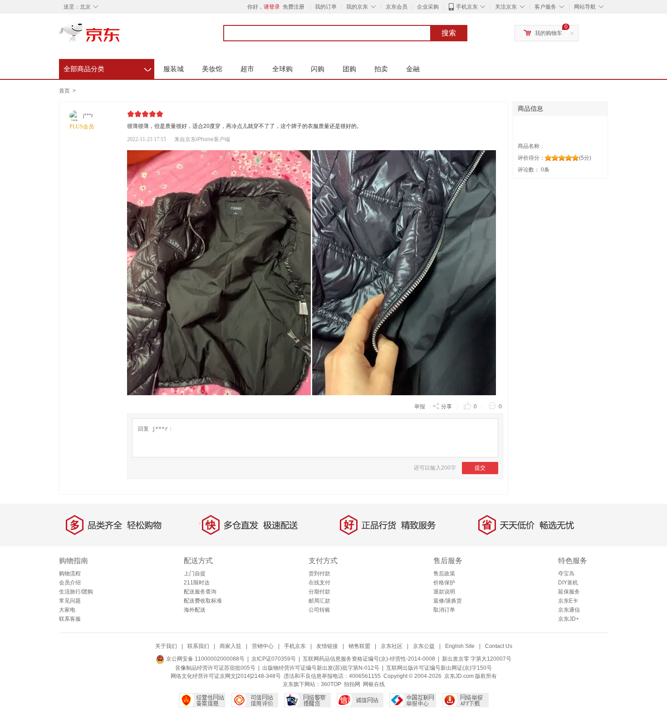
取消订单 (444, 610)
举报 (419, 406)
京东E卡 (568, 601)
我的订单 (326, 7)
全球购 (282, 69)
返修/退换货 (447, 601)
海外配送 (195, 610)
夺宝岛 (566, 573)
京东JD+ (568, 619)
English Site (460, 646)
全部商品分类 (107, 68)
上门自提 (195, 573)
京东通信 (569, 610)
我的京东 (357, 7)
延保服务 (569, 592)
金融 (413, 69)
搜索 (448, 33)
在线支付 (319, 582)
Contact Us (498, 646)
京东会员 (396, 7)
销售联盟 (359, 646)
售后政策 (444, 573)
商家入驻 (230, 646)
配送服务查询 (200, 592)
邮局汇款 (319, 601)
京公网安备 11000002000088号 (205, 659)
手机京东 (467, 7)
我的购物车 (548, 33)
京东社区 (391, 646)
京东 (120, 36)
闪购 (317, 69)
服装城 (173, 69)
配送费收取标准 (203, 601)
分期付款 (319, 592)
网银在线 (374, 684)
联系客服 (70, 619)
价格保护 (444, 582)
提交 (480, 468)
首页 (64, 91)
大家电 (67, 610)
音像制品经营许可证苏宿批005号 (215, 668)
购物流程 (70, 573)
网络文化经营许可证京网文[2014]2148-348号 (226, 676)
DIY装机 (568, 582)
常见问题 (70, 601)
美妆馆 (212, 69)
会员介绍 (70, 582)
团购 (349, 69)
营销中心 (263, 646)
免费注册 (293, 7)
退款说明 (444, 592)
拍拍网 (352, 684)
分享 (446, 406)
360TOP (331, 684)
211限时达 (197, 582)
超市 (247, 69)
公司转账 (319, 610)
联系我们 (198, 646)
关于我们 (166, 646)
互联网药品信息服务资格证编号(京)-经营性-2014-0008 (369, 659)
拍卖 (381, 69)
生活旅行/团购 (76, 592)
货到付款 (319, 573)
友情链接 (327, 646)
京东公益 (424, 646)
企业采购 (428, 7)
